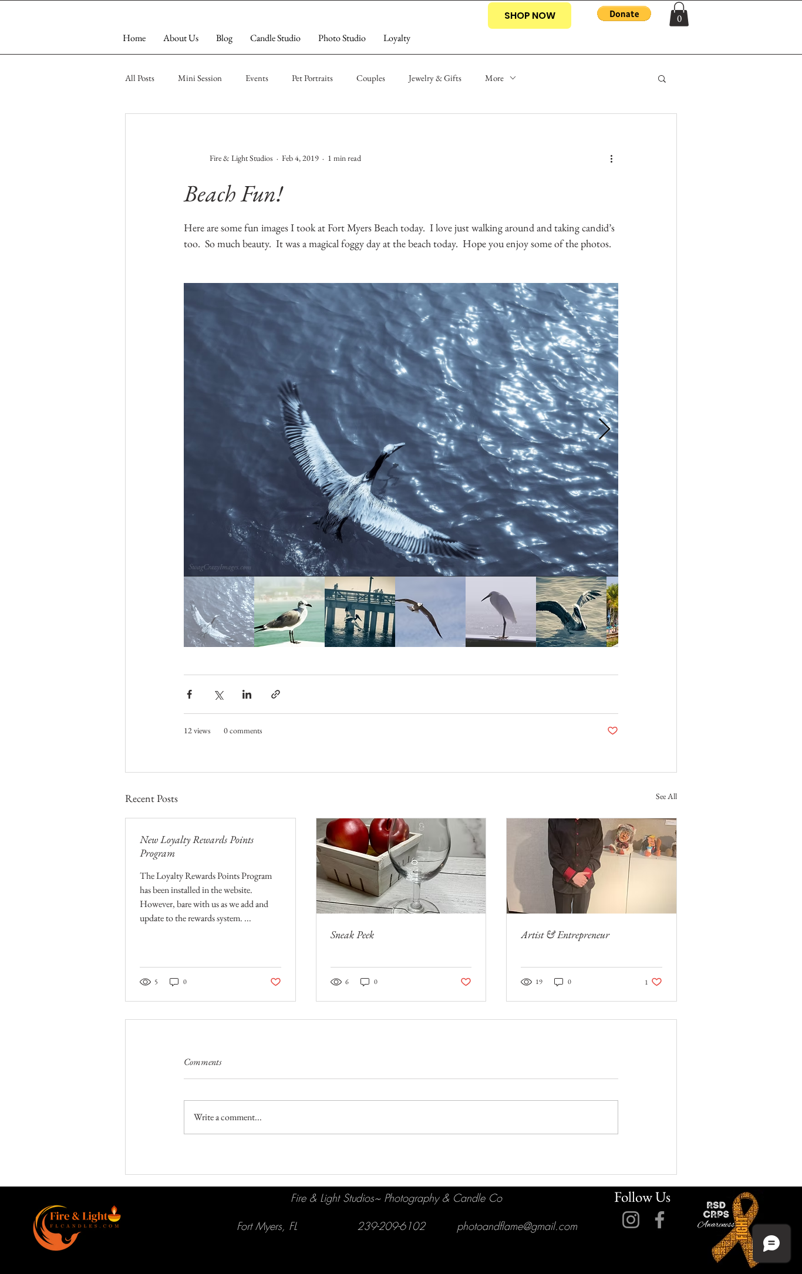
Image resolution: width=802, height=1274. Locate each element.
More (494, 77)
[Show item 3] (360, 612)
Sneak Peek (352, 934)
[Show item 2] (289, 612)
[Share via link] (275, 694)
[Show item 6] (571, 612)
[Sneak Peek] (401, 866)
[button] (624, 13)
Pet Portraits (312, 77)
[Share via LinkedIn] (246, 694)
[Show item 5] (501, 612)
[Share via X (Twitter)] (218, 694)
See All (666, 796)
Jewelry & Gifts (435, 77)
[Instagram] (630, 1219)
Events (256, 77)
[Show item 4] (430, 612)
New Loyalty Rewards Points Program (197, 846)
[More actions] (611, 158)
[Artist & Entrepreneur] (591, 866)
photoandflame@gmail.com (517, 1226)
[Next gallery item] (604, 429)
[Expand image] (401, 430)
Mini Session (200, 77)
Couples (370, 77)
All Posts (139, 77)
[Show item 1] (219, 612)
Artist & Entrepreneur (565, 934)
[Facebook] (659, 1219)
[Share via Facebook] (189, 694)
